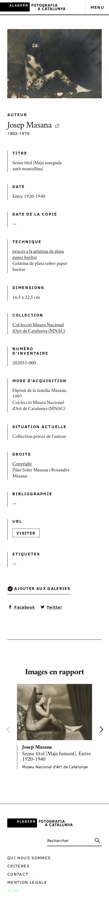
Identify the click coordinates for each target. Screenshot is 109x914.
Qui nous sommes (29, 857)
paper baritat (24, 258)
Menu (97, 7)
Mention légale (27, 882)
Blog (13, 890)
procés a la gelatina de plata (38, 252)
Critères (18, 866)
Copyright (22, 464)
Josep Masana (29, 126)
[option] (54, 726)
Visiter (26, 533)
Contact (17, 874)
